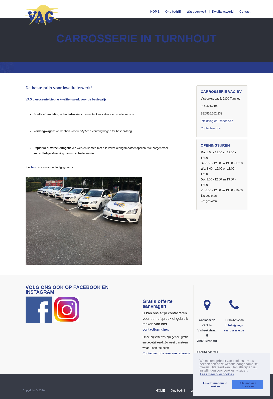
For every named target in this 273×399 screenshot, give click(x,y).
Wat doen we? (197, 11)
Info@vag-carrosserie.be (217, 121)
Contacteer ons (211, 128)
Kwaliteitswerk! (223, 11)
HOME (155, 11)
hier (33, 167)
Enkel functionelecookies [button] (215, 384)
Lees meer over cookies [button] (217, 374)
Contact (244, 11)
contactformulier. (155, 329)
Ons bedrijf (173, 11)
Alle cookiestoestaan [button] (247, 384)
